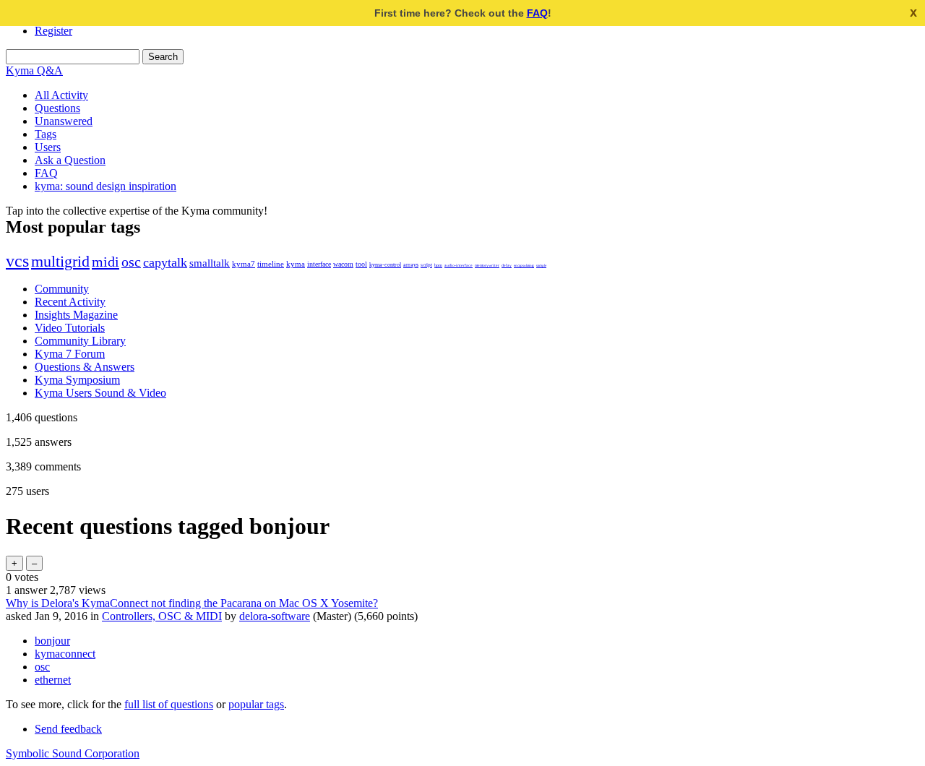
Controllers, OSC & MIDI (162, 616)
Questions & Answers (84, 367)
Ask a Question (70, 160)
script (426, 265)
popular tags (256, 704)
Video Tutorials (70, 328)
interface (319, 264)
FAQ (537, 13)
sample (541, 265)
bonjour (52, 640)
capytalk (165, 262)
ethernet (53, 680)
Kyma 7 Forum (70, 354)
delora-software (274, 616)
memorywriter (487, 265)
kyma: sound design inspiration (105, 186)
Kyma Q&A (34, 70)
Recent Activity (70, 302)
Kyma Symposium (77, 380)
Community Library (80, 341)
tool (361, 264)
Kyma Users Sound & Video (100, 393)
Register (53, 31)
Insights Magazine (76, 315)
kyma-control (385, 265)
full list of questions (168, 704)
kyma (295, 264)
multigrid (60, 261)
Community (62, 289)
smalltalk (209, 263)
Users (48, 147)
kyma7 (243, 264)
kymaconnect (65, 653)
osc (131, 262)
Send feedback (68, 729)
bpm (438, 265)
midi (105, 262)
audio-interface (458, 265)
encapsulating (524, 265)
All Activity (61, 95)
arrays (410, 265)
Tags (45, 134)
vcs (17, 260)
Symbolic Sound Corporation (72, 753)
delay (507, 265)
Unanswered (63, 121)
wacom (343, 264)
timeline (270, 264)
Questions (57, 108)
